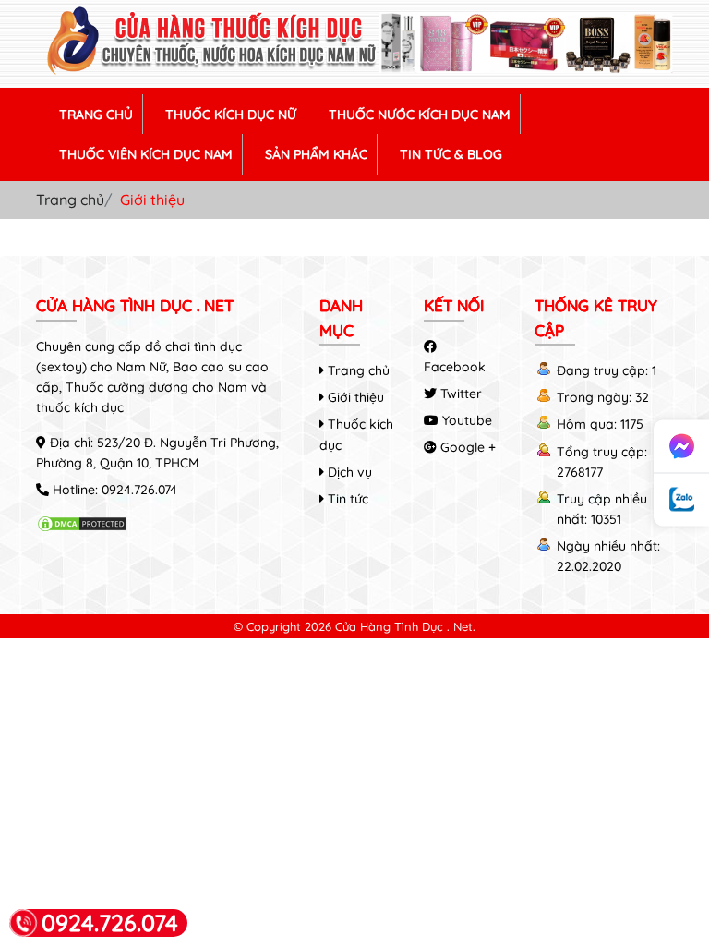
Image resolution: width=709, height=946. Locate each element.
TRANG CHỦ (96, 114)
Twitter (459, 393)
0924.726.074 (139, 489)
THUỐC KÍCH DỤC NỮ (230, 114)
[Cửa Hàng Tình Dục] (354, 71)
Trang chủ (70, 199)
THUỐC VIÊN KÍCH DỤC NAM (146, 154)
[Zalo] (681, 500)
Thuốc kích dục (356, 434)
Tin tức (346, 499)
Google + (466, 447)
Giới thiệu (354, 397)
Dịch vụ (348, 472)
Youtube (465, 420)
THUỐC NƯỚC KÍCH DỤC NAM (420, 114)
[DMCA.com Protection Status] (82, 527)
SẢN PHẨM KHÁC (316, 154)
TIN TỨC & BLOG (451, 154)
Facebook (455, 366)
